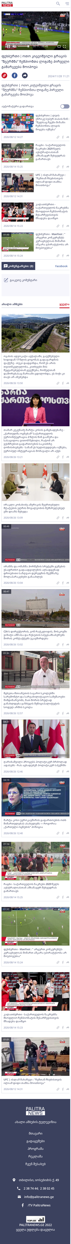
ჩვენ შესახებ (35, 1164)
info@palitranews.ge (39, 1197)
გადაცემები (36, 1141)
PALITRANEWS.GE (31, 1225)
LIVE (63, 1239)
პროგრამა (36, 1149)
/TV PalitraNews (39, 1205)
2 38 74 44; (31, 1188)
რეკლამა (35, 1156)
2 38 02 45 (47, 1188)
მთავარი (35, 1133)
